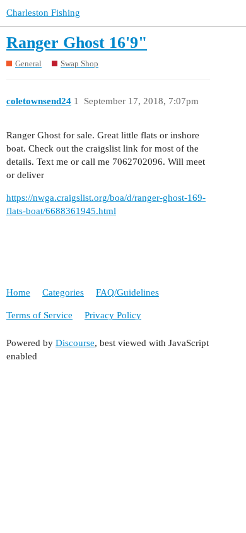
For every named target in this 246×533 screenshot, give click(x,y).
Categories (63, 292)
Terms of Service (39, 315)
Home (18, 292)
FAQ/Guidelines (127, 292)
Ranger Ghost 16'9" (76, 42)
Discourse (75, 343)
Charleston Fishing (43, 13)
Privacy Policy (113, 315)
